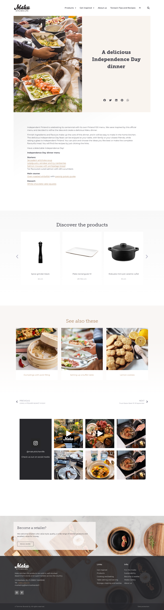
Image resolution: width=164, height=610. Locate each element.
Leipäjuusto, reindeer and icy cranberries (46, 163)
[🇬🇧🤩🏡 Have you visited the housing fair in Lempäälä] (68, 465)
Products (69, 8)
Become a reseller (131, 576)
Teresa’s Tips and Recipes (122, 8)
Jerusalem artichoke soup (39, 160)
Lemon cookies (127, 375)
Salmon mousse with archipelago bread (46, 166)
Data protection (143, 606)
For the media (130, 570)
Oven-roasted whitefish (38, 176)
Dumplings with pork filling (37, 375)
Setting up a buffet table (82, 375)
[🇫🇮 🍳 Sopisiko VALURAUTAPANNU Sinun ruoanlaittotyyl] (131, 465)
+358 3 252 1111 (24, 583)
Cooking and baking (105, 576)
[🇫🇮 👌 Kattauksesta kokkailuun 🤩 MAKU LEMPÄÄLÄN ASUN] (99, 465)
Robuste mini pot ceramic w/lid (82, 274)
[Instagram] (35, 443)
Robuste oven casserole (123, 274)
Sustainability (130, 573)
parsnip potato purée (65, 176)
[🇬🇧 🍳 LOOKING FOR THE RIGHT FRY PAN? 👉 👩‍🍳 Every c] (131, 433)
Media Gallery (130, 580)
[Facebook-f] (22, 593)
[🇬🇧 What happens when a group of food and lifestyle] (68, 433)
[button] (148, 8)
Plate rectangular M (40, 274)
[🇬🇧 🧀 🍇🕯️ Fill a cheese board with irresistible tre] (99, 433)
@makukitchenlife (36, 451)
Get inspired (86, 8)
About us (102, 8)
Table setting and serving (107, 580)
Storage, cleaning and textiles (109, 583)
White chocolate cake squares (41, 184)
